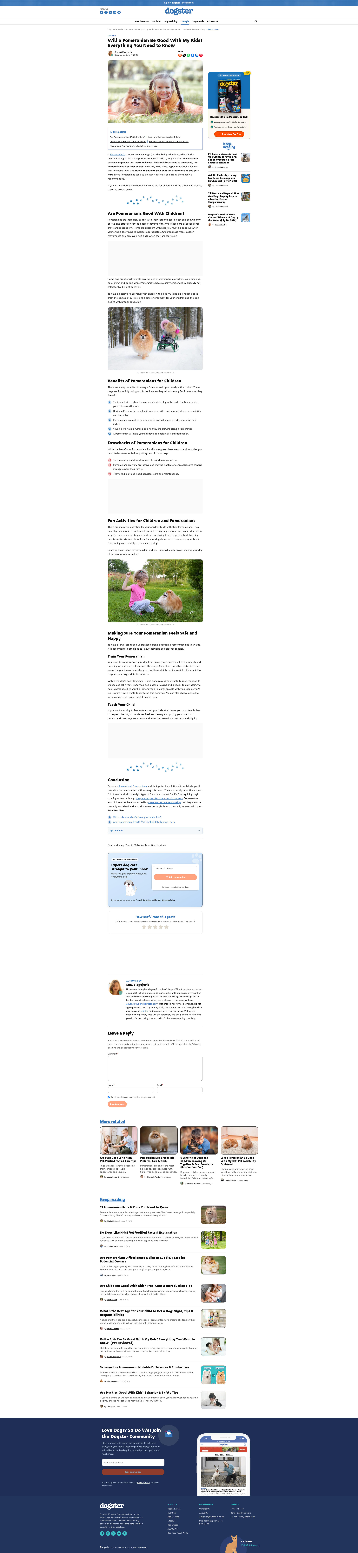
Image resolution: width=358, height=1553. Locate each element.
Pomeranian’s (117, 154)
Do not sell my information (243, 1516)
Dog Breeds (198, 21)
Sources (119, 830)
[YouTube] (114, 12)
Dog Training (170, 21)
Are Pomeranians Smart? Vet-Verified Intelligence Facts (144, 822)
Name (111, 1085)
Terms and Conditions (241, 1513)
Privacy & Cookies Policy (165, 900)
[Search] (256, 21)
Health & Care (142, 21)
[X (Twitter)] (110, 12)
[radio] (144, 927)
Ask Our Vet (213, 21)
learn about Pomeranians (133, 786)
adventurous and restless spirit (142, 1003)
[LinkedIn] (196, 55)
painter (144, 1011)
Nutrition (156, 21)
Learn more (213, 29)
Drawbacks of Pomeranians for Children (128, 141)
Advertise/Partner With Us (211, 1516)
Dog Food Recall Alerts (178, 1533)
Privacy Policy (143, 1482)
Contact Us (204, 1509)
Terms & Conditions (143, 900)
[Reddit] (180, 55)
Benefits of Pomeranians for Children (164, 137)
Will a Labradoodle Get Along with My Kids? (137, 817)
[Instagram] (106, 12)
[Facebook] (101, 12)
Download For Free (231, 134)
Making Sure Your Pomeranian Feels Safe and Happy (133, 146)
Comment (113, 1054)
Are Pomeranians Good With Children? (127, 137)
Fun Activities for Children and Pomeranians (169, 141)
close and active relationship (164, 802)
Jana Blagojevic (124, 52)
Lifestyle (185, 21)
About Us (203, 1513)
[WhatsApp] (188, 55)
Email (160, 1085)
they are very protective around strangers (159, 798)
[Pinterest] (119, 12)
